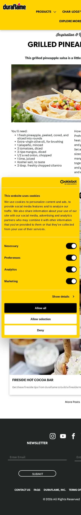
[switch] (71, 258)
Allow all (40, 307)
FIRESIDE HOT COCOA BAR (32, 380)
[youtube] (63, 437)
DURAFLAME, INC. (55, 490)
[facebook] (73, 437)
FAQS (37, 490)
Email (12, 452)
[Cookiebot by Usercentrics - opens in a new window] (60, 182)
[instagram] (52, 437)
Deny (40, 330)
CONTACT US (22, 490)
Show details (60, 296)
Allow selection (41, 319)
